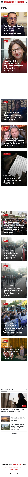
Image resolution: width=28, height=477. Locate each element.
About (4, 467)
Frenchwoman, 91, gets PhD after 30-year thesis (12, 180)
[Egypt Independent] (14, 2)
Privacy (12, 469)
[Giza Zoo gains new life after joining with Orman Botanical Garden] (5, 427)
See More (14, 433)
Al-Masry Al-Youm (18, 464)
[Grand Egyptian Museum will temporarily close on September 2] (5, 419)
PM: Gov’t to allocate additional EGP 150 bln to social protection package (13, 29)
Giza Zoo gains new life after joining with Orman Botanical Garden (18, 426)
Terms (16, 469)
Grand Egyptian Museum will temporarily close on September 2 (18, 418)
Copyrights (22, 467)
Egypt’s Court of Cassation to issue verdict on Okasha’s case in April (13, 116)
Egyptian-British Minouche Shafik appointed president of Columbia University (13, 66)
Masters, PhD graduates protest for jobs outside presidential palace (14, 329)
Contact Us (15, 467)
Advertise (9, 467)
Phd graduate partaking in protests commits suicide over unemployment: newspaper (14, 227)
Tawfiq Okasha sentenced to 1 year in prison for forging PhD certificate (14, 142)
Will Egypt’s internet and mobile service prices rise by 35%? (12, 410)
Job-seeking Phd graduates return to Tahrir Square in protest (13, 292)
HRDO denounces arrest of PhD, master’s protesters (13, 255)
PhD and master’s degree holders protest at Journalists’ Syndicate (12, 354)
